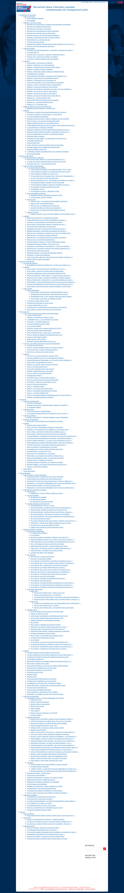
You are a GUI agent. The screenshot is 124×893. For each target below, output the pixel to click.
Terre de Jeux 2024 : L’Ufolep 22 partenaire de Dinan (42, 350)
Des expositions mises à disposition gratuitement (41, 788)
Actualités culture (32, 610)
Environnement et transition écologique (34, 490)
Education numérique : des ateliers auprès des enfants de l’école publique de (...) (54, 771)
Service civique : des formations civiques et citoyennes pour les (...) (46, 224)
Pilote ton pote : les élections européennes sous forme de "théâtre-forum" (49, 233)
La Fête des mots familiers (35, 589)
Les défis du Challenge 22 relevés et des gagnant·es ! (46, 208)
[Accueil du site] (62, 12)
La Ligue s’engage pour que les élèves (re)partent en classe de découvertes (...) (50, 655)
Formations (23, 399)
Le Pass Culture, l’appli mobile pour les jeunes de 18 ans (47, 618)
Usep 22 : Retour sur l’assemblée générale (39, 373)
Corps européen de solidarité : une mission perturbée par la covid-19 (51, 171)
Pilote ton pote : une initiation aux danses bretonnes (42, 235)
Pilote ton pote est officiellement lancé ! (42, 203)
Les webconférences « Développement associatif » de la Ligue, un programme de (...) (52, 436)
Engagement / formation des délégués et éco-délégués (43, 782)
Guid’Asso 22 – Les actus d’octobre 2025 (39, 98)
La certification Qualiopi (34, 407)
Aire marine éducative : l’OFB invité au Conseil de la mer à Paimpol (50, 514)
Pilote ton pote (31, 199)
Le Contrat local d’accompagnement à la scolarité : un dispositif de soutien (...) (50, 438)
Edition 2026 (34, 601)
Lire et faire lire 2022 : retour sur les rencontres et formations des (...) (51, 570)
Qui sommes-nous (87, 2)
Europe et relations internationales (33, 166)
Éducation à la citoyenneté (31, 696)
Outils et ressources (29, 16)
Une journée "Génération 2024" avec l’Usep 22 (40, 369)
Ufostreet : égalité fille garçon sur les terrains (40, 371)
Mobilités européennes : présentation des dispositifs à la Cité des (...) (47, 231)
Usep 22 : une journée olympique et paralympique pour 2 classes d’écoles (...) (49, 395)
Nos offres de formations (34, 403)
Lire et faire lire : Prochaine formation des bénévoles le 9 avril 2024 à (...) (52, 585)
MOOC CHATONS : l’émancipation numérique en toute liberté (45, 427)
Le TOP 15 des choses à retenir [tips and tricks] (44, 178)
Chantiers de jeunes (32, 212)
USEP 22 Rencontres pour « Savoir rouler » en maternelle (43, 333)
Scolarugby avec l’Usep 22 (34, 375)
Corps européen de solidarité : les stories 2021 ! (44, 174)
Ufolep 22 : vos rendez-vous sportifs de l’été (40, 388)
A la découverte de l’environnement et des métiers (41, 679)
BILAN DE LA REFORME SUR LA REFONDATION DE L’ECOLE (45, 808)
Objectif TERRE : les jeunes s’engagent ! (38, 259)
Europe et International (26, 156)
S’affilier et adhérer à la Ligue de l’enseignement (37, 106)
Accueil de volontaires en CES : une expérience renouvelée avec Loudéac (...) (53, 180)
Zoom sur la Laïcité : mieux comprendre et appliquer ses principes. (50, 734)
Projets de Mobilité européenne (36, 193)
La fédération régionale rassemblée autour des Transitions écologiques (48, 151)
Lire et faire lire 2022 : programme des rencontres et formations (49, 565)
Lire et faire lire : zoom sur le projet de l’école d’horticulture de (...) (50, 642)
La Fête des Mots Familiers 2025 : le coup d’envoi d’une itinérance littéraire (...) (57, 597)
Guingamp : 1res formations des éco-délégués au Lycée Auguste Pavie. (48, 429)
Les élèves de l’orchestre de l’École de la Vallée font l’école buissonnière (48, 657)
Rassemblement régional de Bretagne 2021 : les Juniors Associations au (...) (49, 265)
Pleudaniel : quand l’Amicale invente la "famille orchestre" (43, 37)
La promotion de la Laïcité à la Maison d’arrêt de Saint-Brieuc (45, 449)
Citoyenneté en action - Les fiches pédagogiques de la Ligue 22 (45, 698)
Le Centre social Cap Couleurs (35, 42)
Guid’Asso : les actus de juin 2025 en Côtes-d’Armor (42, 93)
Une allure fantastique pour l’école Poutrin (43, 633)
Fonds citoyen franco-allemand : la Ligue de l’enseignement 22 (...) (46, 159)
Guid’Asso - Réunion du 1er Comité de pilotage (40, 65)
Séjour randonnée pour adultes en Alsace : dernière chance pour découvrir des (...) (51, 815)
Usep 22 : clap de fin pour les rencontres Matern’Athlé (42, 380)
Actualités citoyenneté (33, 717)
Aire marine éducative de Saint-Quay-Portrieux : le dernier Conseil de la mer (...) (54, 521)
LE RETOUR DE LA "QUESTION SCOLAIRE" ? (40, 799)
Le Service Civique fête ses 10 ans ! (37, 305)
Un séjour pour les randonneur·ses (37, 687)
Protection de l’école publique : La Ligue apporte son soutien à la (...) (47, 138)
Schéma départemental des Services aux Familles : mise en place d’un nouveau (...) (51, 125)
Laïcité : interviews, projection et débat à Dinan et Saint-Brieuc (45, 145)
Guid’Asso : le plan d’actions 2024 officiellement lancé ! (43, 78)
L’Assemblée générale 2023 (35, 140)
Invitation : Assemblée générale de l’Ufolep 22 (40, 397)
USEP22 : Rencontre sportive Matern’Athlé (39, 330)
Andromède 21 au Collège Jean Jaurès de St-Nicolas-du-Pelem (45, 694)
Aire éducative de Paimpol (38, 499)
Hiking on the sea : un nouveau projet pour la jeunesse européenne (46, 237)
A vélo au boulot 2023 (33, 143)
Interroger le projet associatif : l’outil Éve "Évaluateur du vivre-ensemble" (48, 119)
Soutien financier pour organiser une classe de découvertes (44, 479)
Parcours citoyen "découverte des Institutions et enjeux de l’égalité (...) (47, 793)
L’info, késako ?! (35, 711)
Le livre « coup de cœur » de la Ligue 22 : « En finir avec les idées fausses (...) (53, 732)
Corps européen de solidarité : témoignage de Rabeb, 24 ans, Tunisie (51, 169)
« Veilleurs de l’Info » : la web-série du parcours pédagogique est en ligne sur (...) (54, 769)
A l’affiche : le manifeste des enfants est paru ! (40, 317)
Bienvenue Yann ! (32, 676)
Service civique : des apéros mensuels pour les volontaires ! (44, 309)
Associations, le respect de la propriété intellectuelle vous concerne (46, 112)
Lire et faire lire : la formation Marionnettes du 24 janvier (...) (48, 567)
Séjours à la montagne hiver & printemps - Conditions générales (46, 819)
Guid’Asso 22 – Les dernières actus (37, 104)
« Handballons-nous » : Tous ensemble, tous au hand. (42, 319)
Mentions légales (90, 889)
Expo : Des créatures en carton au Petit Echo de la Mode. (47, 544)
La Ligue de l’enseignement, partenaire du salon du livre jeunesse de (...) (52, 644)
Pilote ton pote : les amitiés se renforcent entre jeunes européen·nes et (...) (49, 248)
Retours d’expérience (33, 290)
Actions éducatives (25, 473)
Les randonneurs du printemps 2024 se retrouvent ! (42, 830)
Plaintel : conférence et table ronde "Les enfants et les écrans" (49, 758)
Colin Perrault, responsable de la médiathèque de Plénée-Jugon (49, 616)
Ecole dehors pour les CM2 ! (35, 672)
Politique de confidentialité (76, 889)
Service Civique (27, 288)
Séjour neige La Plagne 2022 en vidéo (38, 663)
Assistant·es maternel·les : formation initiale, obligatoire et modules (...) (47, 405)
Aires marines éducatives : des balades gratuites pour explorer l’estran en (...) (49, 661)
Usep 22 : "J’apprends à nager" (36, 386)
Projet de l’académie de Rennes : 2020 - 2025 (44, 725)
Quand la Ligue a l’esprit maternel (36, 425)
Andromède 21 (31, 491)
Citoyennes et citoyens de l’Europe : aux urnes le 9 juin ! (43, 244)
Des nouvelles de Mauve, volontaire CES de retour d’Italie (47, 182)
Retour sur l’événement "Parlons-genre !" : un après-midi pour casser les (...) (49, 275)
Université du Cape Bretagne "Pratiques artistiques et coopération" (50, 631)
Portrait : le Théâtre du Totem (39, 614)
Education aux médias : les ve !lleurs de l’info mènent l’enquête (49, 723)
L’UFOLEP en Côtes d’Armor (35, 345)
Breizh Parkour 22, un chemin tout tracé (38, 40)
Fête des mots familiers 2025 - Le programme (47, 595)
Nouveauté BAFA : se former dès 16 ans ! (39, 451)
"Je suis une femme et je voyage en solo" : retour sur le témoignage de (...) (52, 176)
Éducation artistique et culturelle (32, 529)
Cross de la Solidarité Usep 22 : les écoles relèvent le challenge (45, 358)
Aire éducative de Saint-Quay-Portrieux (42, 501)
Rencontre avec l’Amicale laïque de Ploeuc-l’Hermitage (43, 31)
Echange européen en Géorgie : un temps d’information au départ (46, 242)
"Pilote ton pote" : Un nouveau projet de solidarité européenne (49, 201)
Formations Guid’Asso (29, 415)
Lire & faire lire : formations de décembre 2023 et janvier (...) (48, 578)
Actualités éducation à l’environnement (38, 504)
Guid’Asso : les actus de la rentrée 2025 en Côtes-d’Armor (44, 96)
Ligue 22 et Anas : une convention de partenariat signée (43, 121)
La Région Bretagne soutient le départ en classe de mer (43, 652)
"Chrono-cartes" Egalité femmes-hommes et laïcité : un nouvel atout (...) (52, 749)
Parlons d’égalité (35, 708)
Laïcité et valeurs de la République (37, 784)
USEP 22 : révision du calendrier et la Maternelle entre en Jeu (44, 335)
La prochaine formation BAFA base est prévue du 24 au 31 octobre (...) (47, 413)
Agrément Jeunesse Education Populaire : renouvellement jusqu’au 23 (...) (48, 132)
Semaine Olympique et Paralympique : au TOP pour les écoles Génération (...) (49, 360)
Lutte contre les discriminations (36, 775)
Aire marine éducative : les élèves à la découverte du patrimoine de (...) (51, 508)
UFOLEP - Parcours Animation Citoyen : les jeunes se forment (45, 347)
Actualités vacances (29, 826)
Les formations (35, 535)
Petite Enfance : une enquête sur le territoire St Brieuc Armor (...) (45, 456)
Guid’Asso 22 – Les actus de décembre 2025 (40, 102)
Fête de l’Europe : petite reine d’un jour (38, 250)
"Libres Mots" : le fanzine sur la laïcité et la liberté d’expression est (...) (51, 548)
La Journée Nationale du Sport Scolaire (38, 324)
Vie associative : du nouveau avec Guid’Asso (40, 63)
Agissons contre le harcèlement (40, 702)
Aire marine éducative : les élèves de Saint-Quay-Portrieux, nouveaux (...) (52, 512)
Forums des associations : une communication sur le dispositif (45, 82)
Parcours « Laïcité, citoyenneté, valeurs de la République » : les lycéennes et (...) (54, 736)
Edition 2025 (34, 591)
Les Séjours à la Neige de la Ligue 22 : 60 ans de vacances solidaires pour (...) (49, 821)
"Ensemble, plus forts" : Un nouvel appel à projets (41, 164)
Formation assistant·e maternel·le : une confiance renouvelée (45, 462)
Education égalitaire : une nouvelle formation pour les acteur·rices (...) (47, 464)
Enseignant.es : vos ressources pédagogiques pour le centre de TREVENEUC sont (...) (51, 483)
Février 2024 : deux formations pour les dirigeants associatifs (45, 421)
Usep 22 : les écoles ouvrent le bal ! (37, 367)
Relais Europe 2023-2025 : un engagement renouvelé (42, 218)
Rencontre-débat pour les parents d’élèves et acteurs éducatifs (49, 764)
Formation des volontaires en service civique (40, 303)
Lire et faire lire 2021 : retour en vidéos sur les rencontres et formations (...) (53, 563)
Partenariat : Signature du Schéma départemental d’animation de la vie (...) (48, 130)
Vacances (22, 812)
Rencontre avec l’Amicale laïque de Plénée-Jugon (41, 33)
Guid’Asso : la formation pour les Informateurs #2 (41, 80)
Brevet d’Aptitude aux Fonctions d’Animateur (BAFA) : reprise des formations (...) (50, 442)
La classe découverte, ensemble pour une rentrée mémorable (45, 477)
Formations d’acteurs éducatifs (40, 766)
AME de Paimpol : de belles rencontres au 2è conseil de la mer (49, 510)
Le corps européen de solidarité (36, 168)
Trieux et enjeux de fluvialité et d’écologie (39, 690)
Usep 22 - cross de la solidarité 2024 (37, 393)
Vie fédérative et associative (28, 15)
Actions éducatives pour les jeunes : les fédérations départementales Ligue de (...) (54, 747)
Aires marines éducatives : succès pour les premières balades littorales (47, 666)
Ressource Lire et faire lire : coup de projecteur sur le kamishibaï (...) (50, 572)
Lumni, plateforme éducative (35, 18)
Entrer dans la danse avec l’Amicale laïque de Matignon (43, 35)
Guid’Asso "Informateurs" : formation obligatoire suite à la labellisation (47, 417)
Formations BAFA (28, 409)
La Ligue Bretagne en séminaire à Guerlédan (40, 127)
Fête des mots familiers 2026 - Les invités (46, 605)
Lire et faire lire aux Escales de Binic (41, 580)
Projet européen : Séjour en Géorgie (41, 197)
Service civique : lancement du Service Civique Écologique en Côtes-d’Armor (49, 286)
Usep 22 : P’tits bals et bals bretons (37, 384)
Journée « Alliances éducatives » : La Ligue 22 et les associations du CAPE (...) (49, 440)
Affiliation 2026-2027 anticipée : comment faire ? (41, 108)
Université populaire (29, 48)
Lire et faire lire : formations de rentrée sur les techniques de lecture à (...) (52, 587)
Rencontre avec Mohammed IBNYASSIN (39, 26)
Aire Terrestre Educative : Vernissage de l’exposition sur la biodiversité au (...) (53, 516)
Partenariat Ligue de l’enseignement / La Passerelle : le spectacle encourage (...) (50, 50)
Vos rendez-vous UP (33, 52)
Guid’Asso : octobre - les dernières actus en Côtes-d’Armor (44, 85)
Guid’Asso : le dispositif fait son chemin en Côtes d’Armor (43, 67)
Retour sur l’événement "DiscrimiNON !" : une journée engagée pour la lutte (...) (50, 280)
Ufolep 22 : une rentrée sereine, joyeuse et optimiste (42, 364)
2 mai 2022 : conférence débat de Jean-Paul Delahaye (42, 59)
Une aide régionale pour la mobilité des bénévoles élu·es (43, 147)
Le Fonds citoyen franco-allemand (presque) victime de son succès (46, 161)
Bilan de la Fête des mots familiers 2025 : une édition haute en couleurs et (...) (57, 599)
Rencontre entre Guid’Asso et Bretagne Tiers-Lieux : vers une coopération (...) (49, 89)
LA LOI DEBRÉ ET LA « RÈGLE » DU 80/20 (39, 803)
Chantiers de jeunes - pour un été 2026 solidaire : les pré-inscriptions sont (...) (53, 214)
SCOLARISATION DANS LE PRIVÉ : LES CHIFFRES (41, 805)
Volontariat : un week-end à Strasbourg (38, 255)
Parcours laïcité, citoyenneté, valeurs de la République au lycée (49, 756)
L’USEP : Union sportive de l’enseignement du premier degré (40, 313)
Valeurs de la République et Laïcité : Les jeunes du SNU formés (45, 458)
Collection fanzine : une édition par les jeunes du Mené (47, 550)
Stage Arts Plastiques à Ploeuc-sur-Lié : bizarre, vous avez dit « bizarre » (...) (53, 539)
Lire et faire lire (31, 555)
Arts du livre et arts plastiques (35, 531)
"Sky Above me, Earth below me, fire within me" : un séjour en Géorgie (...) (48, 246)
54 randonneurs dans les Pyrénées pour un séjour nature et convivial (47, 838)
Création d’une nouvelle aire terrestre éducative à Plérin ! (47, 527)
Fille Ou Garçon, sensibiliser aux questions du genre (46, 625)
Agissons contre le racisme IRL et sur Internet (44, 713)
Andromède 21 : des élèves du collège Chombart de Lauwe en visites (51, 523)
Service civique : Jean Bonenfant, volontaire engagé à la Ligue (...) (50, 292)
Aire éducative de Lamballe (38, 497)
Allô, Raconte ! (35, 622)
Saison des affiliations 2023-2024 (36, 149)
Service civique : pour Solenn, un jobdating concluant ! (46, 298)
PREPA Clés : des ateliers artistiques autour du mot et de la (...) (49, 627)
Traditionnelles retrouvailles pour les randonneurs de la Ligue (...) (46, 834)
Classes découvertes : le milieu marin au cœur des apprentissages (46, 685)
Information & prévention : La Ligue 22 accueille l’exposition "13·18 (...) (51, 743)
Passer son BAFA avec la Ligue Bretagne (39, 411)
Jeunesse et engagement (27, 261)
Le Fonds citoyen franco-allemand (33, 158)
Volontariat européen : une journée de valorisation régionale (44, 253)
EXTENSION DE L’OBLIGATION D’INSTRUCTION (41, 797)
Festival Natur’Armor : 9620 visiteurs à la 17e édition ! (42, 692)
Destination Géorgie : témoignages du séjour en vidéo (46, 195)
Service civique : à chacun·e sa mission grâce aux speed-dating (45, 271)
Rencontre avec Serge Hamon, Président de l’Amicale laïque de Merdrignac (49, 24)
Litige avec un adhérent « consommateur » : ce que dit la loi (44, 114)
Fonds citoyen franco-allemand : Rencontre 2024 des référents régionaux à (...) (50, 257)
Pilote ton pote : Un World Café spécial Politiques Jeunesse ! (48, 210)
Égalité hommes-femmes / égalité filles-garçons (41, 780)
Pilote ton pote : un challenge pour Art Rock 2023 (45, 205)
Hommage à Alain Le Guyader (35, 136)
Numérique (30, 763)
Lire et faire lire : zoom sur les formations (43, 576)
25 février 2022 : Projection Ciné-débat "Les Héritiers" (42, 57)
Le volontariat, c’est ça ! (37, 189)
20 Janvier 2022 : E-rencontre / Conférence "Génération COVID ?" (46, 54)
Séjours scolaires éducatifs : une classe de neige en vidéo (43, 485)
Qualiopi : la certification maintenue (37, 467)
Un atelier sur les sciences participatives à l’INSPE (45, 525)
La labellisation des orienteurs (35, 74)
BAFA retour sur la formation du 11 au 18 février (41, 453)
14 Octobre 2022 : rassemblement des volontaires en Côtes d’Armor (47, 307)
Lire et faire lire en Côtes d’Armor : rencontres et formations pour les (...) (52, 561)
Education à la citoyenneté (38, 730)
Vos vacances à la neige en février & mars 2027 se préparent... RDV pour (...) (49, 824)
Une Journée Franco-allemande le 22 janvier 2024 (41, 226)
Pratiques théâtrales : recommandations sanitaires (45, 620)
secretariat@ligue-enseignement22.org (56, 889)
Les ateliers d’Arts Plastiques (39, 533)
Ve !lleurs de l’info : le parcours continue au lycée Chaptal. (47, 728)
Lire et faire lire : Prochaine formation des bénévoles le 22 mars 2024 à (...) (52, 583)
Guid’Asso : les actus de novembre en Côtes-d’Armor (42, 87)
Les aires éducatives (33, 495)
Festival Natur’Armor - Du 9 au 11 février (42, 505)
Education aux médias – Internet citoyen (38, 773)
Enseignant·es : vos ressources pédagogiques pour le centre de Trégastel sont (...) (51, 487)
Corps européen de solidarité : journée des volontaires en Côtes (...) (50, 185)
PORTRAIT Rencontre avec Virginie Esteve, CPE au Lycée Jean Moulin (51, 721)
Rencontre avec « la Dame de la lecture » (43, 556)
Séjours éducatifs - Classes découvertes (35, 475)
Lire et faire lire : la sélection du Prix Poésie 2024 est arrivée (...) (49, 574)
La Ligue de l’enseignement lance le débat (39, 810)
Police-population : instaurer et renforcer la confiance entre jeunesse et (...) (52, 738)
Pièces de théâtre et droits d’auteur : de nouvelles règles (47, 611)
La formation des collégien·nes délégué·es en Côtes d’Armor (44, 790)
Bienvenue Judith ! (32, 674)
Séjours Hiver (27, 818)
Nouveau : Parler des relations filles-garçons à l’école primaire (49, 754)
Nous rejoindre (112, 2)
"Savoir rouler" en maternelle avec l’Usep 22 (40, 362)
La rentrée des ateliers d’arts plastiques (42, 552)
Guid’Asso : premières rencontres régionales (40, 69)
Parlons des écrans (36, 700)
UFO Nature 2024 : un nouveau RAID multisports (41, 377)
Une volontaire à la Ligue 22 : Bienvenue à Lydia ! (45, 191)
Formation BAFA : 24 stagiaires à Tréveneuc (40, 460)
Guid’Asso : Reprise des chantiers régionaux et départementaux (45, 71)
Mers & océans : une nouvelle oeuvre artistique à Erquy (47, 635)
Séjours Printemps (28, 814)
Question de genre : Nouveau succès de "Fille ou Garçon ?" (48, 629)
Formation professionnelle (31, 401)
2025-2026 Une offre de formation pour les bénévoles (43, 100)
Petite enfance (27, 469)
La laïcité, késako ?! (36, 715)
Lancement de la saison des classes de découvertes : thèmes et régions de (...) (50, 481)
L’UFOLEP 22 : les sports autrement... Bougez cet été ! (43, 356)
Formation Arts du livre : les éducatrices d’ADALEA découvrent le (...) (47, 445)
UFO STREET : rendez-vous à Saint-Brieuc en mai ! (41, 382)
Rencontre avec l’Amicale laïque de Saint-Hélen (40, 46)
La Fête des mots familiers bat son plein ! (43, 638)
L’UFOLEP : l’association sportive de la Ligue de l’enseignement (41, 343)
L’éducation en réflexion (30, 795)
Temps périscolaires (29, 471)
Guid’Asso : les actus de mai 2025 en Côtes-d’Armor (42, 91)
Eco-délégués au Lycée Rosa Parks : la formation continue (44, 683)
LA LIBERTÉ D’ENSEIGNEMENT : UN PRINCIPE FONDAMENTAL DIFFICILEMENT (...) (51, 801)
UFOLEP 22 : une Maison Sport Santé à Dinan (40, 352)
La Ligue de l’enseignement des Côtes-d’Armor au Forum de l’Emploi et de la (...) (50, 284)
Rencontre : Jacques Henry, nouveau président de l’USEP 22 (44, 328)
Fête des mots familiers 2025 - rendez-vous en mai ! (49, 593)
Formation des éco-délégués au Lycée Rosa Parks (41, 668)
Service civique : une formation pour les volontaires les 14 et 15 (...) (46, 269)
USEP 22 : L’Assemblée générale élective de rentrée (42, 391)
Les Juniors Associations (30, 263)
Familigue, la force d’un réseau (32, 23)
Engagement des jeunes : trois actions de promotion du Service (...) (46, 229)
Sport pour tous (24, 312)
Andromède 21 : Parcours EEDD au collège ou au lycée (47, 493)
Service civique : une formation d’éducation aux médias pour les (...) (46, 432)
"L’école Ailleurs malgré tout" (35, 659)
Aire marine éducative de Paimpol (40, 518)
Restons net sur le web (37, 706)
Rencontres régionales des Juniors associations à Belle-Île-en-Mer (46, 273)
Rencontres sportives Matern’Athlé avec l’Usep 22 (41, 341)
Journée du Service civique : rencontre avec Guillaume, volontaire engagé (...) (49, 278)
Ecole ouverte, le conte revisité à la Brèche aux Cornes (47, 760)
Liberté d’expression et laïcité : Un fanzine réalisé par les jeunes (49, 546)
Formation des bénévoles (30, 419)
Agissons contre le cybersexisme (40, 704)
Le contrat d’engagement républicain (37, 116)
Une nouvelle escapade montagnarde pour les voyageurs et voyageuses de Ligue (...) (52, 832)
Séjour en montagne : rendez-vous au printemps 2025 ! (43, 828)
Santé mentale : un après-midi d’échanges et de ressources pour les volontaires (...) (51, 282)
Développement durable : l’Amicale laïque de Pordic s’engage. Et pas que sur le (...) (51, 44)
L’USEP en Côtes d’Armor (34, 315)
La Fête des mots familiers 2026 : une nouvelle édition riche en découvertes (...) (57, 603)
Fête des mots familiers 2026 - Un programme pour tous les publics (54, 607)
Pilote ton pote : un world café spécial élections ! (41, 240)
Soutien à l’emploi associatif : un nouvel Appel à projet (43, 123)
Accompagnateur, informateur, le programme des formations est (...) (47, 76)
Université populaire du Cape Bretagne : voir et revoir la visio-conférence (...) (53, 741)
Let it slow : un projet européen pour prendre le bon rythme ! (44, 222)
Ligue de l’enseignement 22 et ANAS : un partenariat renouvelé (45, 134)
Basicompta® (31, 20)
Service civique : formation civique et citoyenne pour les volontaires (46, 434)
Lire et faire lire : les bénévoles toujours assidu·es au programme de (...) (51, 646)
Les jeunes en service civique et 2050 (38, 301)
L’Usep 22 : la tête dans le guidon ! (37, 337)
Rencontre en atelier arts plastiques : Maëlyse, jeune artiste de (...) (50, 537)
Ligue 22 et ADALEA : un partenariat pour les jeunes (42, 447)
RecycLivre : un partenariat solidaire (41, 559)
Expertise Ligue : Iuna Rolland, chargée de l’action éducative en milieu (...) (52, 719)
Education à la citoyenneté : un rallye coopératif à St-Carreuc (44, 786)
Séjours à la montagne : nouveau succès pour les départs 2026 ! (45, 836)
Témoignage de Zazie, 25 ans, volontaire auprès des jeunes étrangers (51, 296)
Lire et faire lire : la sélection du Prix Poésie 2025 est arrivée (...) (49, 649)
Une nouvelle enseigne (33, 154)
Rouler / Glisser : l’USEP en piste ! (36, 339)
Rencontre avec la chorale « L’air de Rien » (39, 29)
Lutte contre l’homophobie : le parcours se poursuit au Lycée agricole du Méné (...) (55, 752)
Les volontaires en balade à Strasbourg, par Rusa (45, 187)
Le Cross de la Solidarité (34, 326)
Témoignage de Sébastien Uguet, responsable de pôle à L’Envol (49, 294)
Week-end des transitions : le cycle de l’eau (39, 670)
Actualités (26, 110)
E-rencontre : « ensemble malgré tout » (38, 322)
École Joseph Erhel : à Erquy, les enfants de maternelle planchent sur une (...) (53, 542)
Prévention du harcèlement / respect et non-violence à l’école (45, 777)
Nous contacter (99, 2)
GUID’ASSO (26, 61)
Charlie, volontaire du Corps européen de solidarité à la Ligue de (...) (46, 220)
